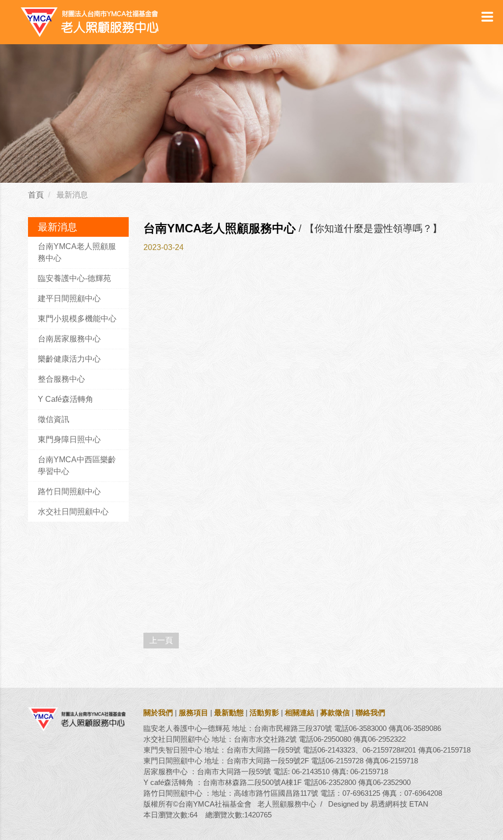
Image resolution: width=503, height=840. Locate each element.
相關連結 (299, 712)
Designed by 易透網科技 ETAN (378, 804)
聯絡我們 (370, 712)
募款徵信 (335, 712)
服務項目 (193, 712)
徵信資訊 (53, 419)
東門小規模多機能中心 (77, 318)
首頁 (36, 195)
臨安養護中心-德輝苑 (74, 278)
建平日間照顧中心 (69, 298)
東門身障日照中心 (69, 439)
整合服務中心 (61, 379)
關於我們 (158, 712)
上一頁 (161, 640)
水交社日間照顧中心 (73, 511)
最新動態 (229, 712)
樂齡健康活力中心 (69, 359)
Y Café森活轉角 (65, 399)
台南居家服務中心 (69, 339)
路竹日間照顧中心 (69, 491)
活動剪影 (264, 712)
